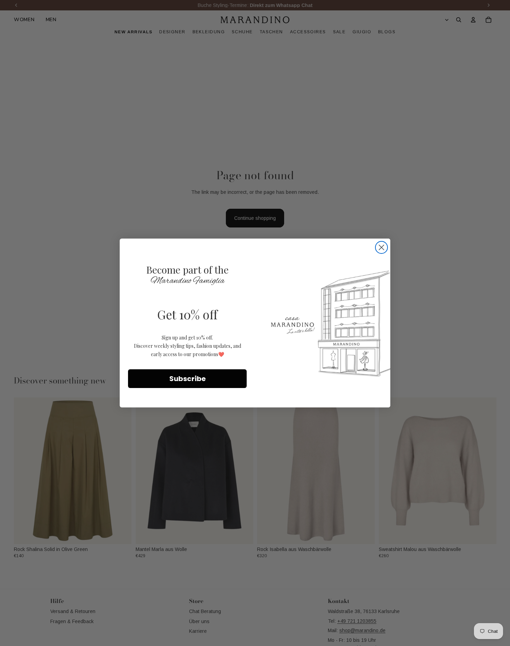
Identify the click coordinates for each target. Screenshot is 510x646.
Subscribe (187, 379)
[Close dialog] (381, 247)
